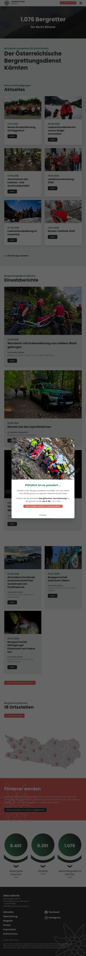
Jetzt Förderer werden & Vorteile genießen (43, 506)
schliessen (43, 515)
